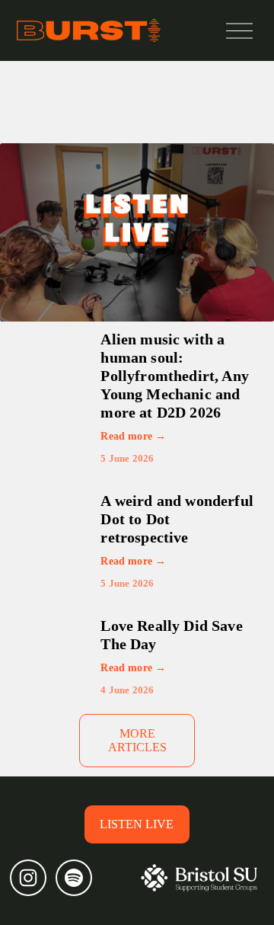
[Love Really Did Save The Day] (59, 634)
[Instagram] (28, 877)
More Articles (137, 740)
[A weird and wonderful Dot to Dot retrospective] (59, 515)
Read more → (133, 436)
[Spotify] (74, 877)
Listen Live (137, 824)
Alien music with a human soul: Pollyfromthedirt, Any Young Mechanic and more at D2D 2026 (174, 376)
